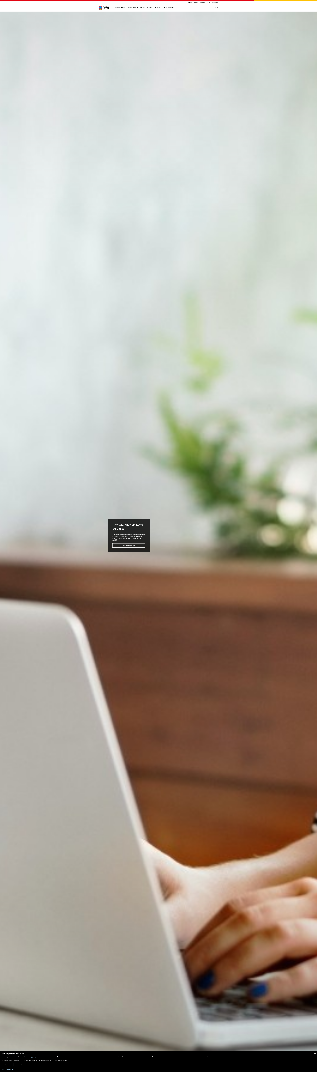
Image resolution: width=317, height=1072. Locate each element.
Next (315, 535)
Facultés (149, 8)
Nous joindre (215, 2)
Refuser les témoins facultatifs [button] (23, 1064)
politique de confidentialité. (30, 1057)
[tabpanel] (158, 535)
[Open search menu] (212, 8)
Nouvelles (190, 2)
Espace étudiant (133, 8)
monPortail (202, 2)
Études (142, 8)
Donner (196, 2)
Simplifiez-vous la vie (129, 545)
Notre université (169, 8)
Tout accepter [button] (7, 1064)
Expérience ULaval (120, 8)
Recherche (158, 8)
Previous (2, 535)
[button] (8, 1069)
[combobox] (315, 1053)
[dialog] (158, 1061)
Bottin (208, 2)
